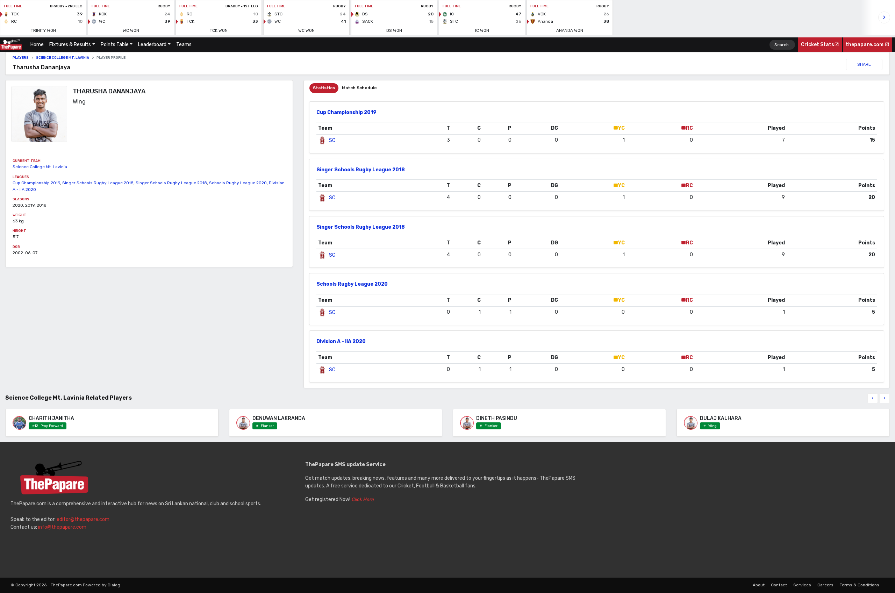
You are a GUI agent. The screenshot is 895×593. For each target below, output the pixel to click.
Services (802, 585)
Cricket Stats (817, 45)
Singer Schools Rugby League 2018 (98, 182)
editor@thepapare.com (83, 519)
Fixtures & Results (70, 45)
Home (38, 45)
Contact (779, 585)
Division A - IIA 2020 (341, 341)
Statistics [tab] (324, 87)
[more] (884, 398)
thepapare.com (865, 45)
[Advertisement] (742, 510)
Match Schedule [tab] (359, 87)
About (759, 585)
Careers (825, 585)
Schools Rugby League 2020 (238, 182)
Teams (184, 45)
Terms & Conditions (859, 585)
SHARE (864, 64)
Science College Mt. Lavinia (62, 58)
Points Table (115, 45)
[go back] (872, 398)
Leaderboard (152, 45)
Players (21, 58)
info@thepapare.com (62, 527)
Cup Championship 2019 (36, 182)
